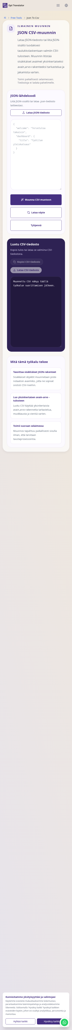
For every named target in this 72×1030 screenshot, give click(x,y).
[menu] (58, 5)
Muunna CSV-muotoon (38, 199)
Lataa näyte (38, 212)
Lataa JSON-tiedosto (38, 112)
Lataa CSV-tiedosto (28, 270)
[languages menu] (66, 5)
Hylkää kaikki (20, 1021)
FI (5, 17)
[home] (13, 5)
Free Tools (16, 17)
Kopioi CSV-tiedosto (28, 261)
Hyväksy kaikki (52, 1021)
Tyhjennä (36, 225)
